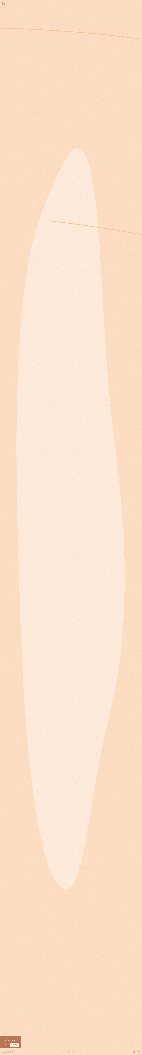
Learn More (5, 1044)
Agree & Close (14, 1044)
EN (67, 1052)
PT (74, 1052)
